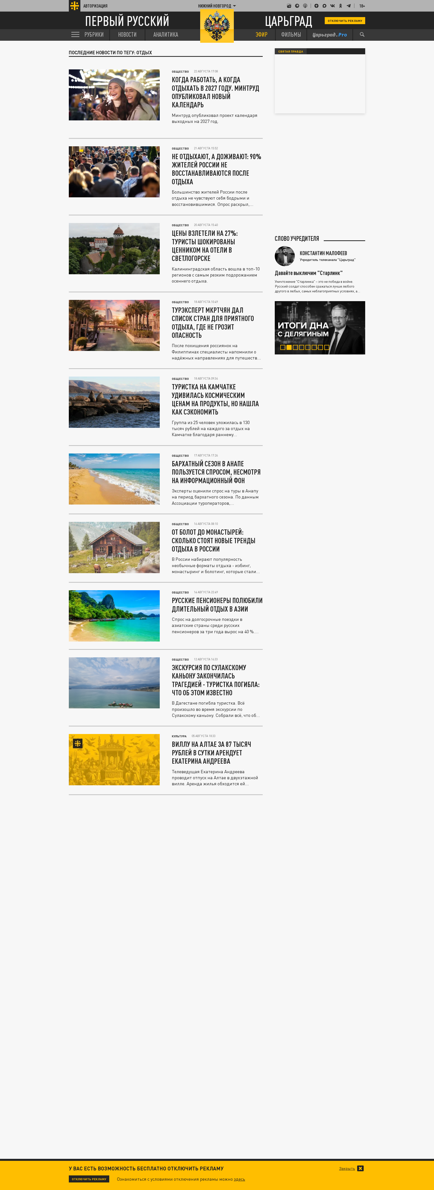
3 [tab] (296, 348)
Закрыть (347, 1168)
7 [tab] (321, 348)
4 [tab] (303, 348)
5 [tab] (309, 348)
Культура (179, 736)
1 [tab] (284, 348)
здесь (239, 1179)
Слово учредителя (297, 238)
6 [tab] (315, 348)
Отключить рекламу (345, 20)
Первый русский (127, 20)
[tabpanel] (320, 327)
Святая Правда (290, 51)
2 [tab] (290, 348)
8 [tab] (328, 348)
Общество (180, 71)
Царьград (288, 21)
